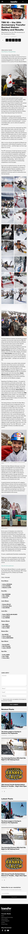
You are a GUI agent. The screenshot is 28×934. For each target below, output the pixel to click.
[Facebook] (7, 40)
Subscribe (13, 896)
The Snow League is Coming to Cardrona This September (11, 732)
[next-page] (4, 791)
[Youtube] (8, 931)
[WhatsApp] (16, 40)
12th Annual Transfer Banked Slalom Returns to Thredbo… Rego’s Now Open (14, 785)
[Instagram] (5, 931)
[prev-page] (2, 791)
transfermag (13, 36)
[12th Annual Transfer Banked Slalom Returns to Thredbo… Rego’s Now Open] (14, 773)
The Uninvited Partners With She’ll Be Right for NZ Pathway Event (13, 759)
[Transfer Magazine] (14, 2)
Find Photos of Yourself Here (8, 51)
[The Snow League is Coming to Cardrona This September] (14, 721)
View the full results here (7, 565)
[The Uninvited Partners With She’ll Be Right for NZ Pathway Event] (14, 747)
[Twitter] (10, 40)
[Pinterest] (13, 40)
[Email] (19, 40)
